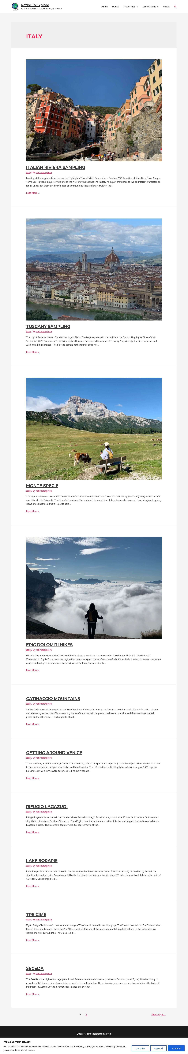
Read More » (32, 192)
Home (105, 6)
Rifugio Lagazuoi (47, 806)
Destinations (149, 6)
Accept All (176, 1048)
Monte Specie (42, 485)
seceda (35, 968)
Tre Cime (36, 914)
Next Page (158, 1014)
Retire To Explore (35, 5)
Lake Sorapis (42, 860)
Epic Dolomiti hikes (49, 644)
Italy (28, 172)
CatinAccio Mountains (53, 698)
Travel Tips (129, 6)
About (166, 6)
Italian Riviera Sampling (55, 167)
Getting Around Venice (54, 752)
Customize (140, 1048)
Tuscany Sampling (48, 326)
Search (115, 6)
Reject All (158, 1048)
